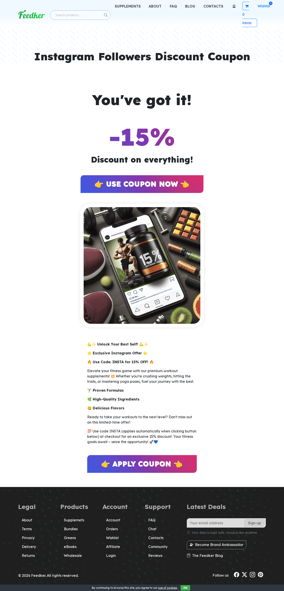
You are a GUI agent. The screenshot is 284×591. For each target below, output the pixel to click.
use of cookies (167, 587)
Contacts (213, 6)
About (155, 6)
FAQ (173, 6)
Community (158, 546)
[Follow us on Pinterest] (260, 575)
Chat (152, 529)
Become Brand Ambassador (218, 544)
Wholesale (73, 555)
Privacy (28, 538)
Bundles (71, 529)
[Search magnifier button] (105, 15)
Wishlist (112, 538)
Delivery (29, 546)
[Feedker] (31, 14)
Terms (27, 529)
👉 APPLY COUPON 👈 (142, 463)
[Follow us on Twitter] (244, 575)
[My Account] (233, 6)
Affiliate (113, 546)
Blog (190, 6)
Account (113, 520)
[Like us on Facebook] (236, 575)
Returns (28, 555)
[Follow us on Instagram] (252, 575)
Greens (70, 538)
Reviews (155, 555)
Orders (112, 529)
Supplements (128, 6)
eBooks (70, 546)
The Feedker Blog (207, 555)
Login (111, 555)
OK (185, 587)
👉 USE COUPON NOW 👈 (142, 184)
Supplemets (74, 520)
